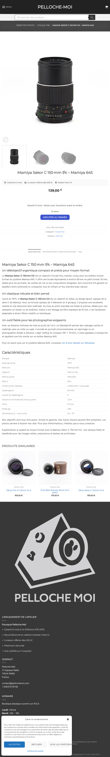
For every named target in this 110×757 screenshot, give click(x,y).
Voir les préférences (59, 744)
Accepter (14, 744)
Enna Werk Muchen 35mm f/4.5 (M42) (55, 491)
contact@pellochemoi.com (15, 683)
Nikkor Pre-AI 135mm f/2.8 (19, 490)
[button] (68, 719)
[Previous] (7, 90)
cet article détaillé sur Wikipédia (78, 343)
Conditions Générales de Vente (80, 742)
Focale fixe (43, 25)
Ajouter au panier (55, 217)
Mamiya (59, 236)
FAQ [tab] (80, 252)
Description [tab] (34, 252)
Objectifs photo (25, 25)
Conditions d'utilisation (72, 754)
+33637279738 (10, 686)
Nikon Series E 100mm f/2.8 (91, 490)
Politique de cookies (35, 751)
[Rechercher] (92, 17)
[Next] (102, 90)
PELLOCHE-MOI (55, 7)
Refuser (37, 744)
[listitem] (13, 182)
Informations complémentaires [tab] (59, 252)
